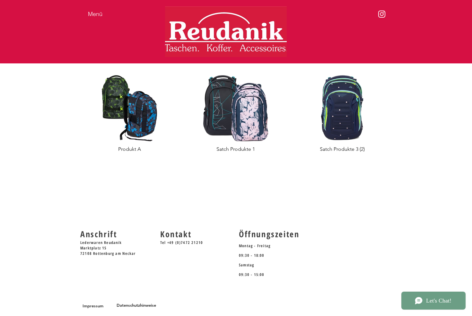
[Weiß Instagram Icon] (382, 14)
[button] (129, 116)
